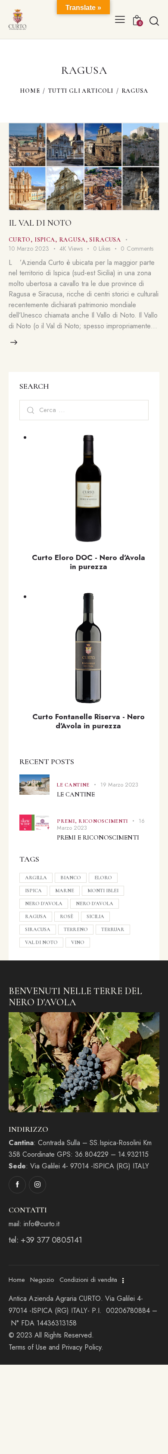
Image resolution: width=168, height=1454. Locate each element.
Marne (64, 891)
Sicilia (95, 916)
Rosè (66, 916)
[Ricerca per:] (84, 410)
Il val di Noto (40, 223)
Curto (20, 239)
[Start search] (154, 21)
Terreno (76, 929)
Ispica (44, 239)
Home (30, 90)
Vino (77, 942)
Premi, (67, 821)
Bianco (70, 878)
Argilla (36, 878)
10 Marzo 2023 (29, 248)
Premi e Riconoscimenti (98, 837)
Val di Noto (41, 942)
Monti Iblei (102, 891)
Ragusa (72, 239)
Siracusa (105, 239)
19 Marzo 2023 (119, 785)
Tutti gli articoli (80, 90)
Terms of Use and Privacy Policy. (57, 1347)
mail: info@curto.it (34, 1224)
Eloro (103, 878)
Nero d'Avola (43, 903)
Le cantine (73, 785)
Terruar (112, 929)
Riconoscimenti (103, 821)
